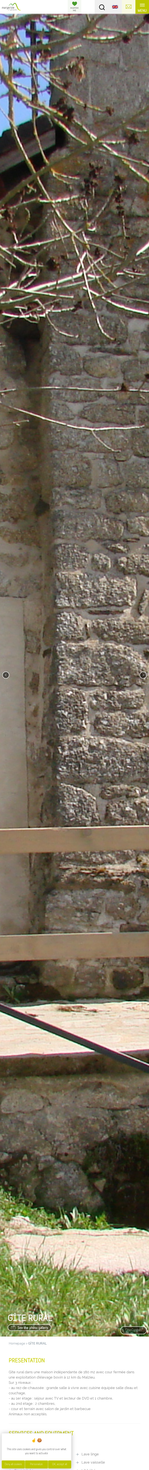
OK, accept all (59, 1464)
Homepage (17, 1343)
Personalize (36, 1464)
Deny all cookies (13, 1464)
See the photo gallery (32, 1328)
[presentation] (5, 675)
